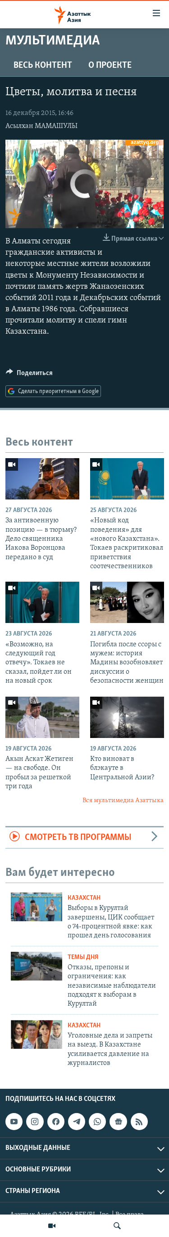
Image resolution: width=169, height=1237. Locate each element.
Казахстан (84, 898)
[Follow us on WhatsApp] (97, 1121)
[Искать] (117, 1226)
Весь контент (43, 65)
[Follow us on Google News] (118, 1121)
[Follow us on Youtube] (14, 1121)
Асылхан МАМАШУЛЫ (41, 126)
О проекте (110, 65)
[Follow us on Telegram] (76, 1121)
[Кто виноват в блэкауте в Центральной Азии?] (127, 717)
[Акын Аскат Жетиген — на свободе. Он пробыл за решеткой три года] (42, 717)
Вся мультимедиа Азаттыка (123, 800)
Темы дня (83, 957)
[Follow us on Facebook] (55, 1121)
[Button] (29, 375)
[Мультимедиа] (51, 1226)
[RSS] (139, 1121)
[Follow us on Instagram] (34, 1121)
